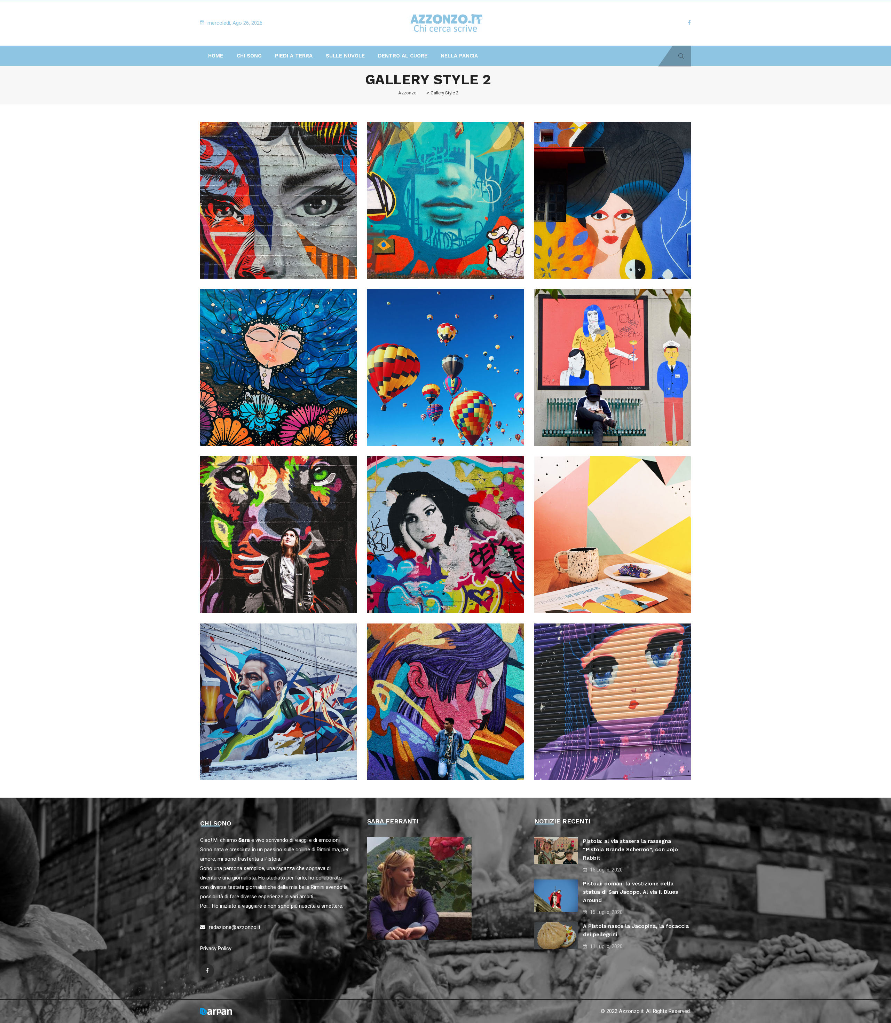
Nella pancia (459, 56)
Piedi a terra (294, 56)
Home (215, 56)
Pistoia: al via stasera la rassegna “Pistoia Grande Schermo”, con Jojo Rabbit (630, 849)
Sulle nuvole (345, 56)
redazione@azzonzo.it (234, 927)
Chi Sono (249, 56)
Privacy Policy (215, 948)
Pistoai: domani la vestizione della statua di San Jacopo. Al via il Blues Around (630, 892)
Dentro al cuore (402, 56)
